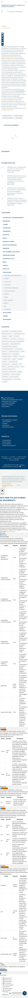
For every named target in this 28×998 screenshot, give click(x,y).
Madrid (4, 366)
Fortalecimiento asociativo (11, 251)
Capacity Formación (7, 115)
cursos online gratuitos (8, 118)
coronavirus (7, 231)
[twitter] (7, 156)
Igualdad (20, 359)
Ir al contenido (3, 972)
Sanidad (20, 371)
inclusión (4, 361)
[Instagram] (15, 452)
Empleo (5, 238)
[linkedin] (5, 156)
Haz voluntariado (6, 444)
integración (15, 364)
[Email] (14, 42)
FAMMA (15, 356)
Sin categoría (7, 312)
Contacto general (6, 440)
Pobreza (5, 265)
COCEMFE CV (5, 338)
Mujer (4, 262)
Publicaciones (7, 272)
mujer (22, 366)
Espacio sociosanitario (10, 245)
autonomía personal (19, 333)
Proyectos (6, 268)
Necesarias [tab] (3, 533)
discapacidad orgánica (7, 349)
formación (22, 356)
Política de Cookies (7, 458)
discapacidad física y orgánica (9, 346)
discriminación (18, 349)
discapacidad (18, 118)
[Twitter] (14, 36)
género (14, 359)
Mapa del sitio (4, 456)
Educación (6, 234)
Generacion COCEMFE (9, 255)
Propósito (4, 423)
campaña (4, 336)
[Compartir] (14, 45)
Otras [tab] (1, 963)
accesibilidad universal (16, 331)
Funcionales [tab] (3, 728)
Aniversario (6, 221)
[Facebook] (14, 34)
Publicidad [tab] (2, 865)
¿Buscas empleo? (6, 442)
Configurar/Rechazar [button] (7, 485)
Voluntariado (7, 309)
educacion (4, 351)
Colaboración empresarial (8, 445)
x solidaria (4, 381)
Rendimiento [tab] (3, 786)
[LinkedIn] (14, 38)
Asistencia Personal (7, 333)
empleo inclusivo (6, 354)
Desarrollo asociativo (9, 291)
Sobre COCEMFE (6, 421)
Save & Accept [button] (3, 970)
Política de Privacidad (22, 456)
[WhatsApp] (14, 40)
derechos (21, 338)
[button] (0, 973)
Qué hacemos (5, 425)
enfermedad (16, 354)
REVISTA (6, 303)
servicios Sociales (15, 374)
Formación (6, 248)
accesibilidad (5, 331)
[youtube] (12, 156)
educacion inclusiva (14, 351)
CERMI (10, 336)
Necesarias (4, 535)
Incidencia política (8, 258)
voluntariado (17, 379)
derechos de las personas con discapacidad (13, 341)
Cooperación (7, 227)
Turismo (5, 316)
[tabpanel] (14, 632)
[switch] (0, 729)
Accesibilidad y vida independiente (13, 217)
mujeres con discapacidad (8, 369)
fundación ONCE (6, 359)
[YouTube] (17, 452)
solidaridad (5, 376)
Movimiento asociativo (8, 427)
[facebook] (2, 156)
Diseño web (15, 466)
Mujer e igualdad (8, 300)
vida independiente (7, 379)
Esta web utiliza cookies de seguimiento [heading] (13, 473)
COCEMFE (3, 26)
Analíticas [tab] (2, 807)
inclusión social (6, 364)
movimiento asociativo (13, 366)
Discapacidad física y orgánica (9, 420)
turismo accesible (14, 376)
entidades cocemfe (7, 356)
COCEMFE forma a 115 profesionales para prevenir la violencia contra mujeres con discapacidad (16, 169)
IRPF (20, 364)
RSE (5, 306)
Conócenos (20, 3)
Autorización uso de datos (19, 458)
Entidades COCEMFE (8, 241)
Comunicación (7, 281)
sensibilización (6, 374)
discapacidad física (15, 344)
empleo (23, 351)
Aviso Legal (12, 456)
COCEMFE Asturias (9, 58)
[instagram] (10, 156)
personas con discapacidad (9, 371)
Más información (6, 483)
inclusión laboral (13, 361)
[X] (14, 452)
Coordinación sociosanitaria (11, 288)
